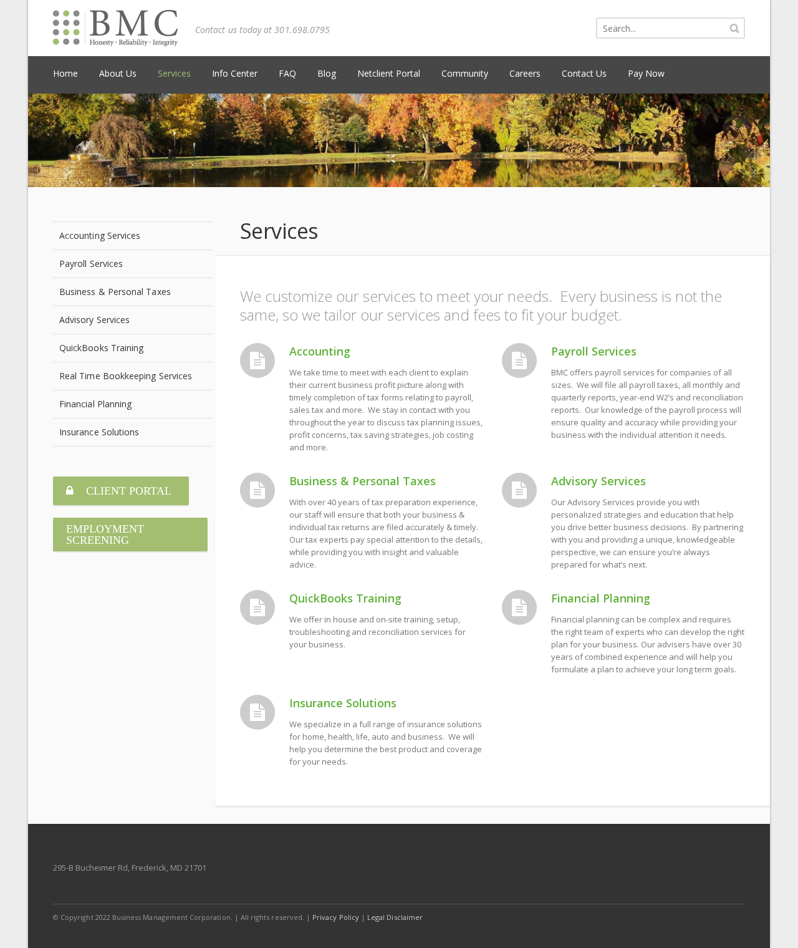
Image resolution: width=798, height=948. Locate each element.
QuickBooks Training (345, 598)
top (773, 923)
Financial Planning (600, 598)
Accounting (319, 351)
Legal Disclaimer (395, 917)
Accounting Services (99, 235)
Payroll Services (594, 351)
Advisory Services (598, 480)
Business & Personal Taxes (362, 480)
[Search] (734, 28)
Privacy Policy (335, 917)
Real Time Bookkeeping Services (125, 376)
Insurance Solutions (343, 702)
